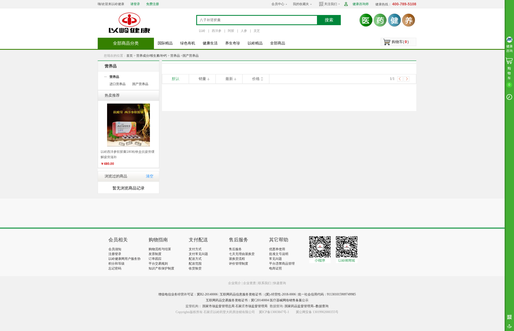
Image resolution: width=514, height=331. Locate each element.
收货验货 (195, 268)
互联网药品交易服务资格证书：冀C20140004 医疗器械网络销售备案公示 (257, 300)
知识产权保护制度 (161, 268)
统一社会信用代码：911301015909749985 (327, 294)
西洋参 (216, 31)
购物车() (400, 42)
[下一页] (406, 79)
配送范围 (195, 263)
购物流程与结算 (160, 249)
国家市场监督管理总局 (218, 306)
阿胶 (231, 31)
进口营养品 (117, 84)
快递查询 (279, 283)
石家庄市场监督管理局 (251, 306)
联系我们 (264, 283)
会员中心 (277, 4)
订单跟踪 (155, 259)
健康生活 (210, 43)
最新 (229, 79)
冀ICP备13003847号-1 (274, 312)
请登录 (135, 4)
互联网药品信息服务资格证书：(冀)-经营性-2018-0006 (258, 294)
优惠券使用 (277, 249)
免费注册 (152, 4)
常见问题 (275, 259)
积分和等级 (116, 263)
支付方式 (195, 249)
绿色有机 (187, 43)
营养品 (175, 56)
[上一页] (400, 79)
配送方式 (195, 259)
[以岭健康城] (130, 23)
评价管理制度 (238, 263)
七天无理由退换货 (242, 254)
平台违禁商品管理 (282, 263)
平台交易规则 (158, 263)
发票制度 (155, 254)
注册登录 (114, 254)
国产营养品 (191, 56)
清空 (149, 176)
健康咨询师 (361, 4)
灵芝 (257, 31)
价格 (256, 79)
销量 (202, 79)
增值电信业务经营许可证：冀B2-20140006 (188, 294)
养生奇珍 (232, 43)
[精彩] (137, 213)
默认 (175, 79)
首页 (129, 56)
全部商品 (277, 43)
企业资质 (249, 283)
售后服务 (235, 249)
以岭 (202, 31)
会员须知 (114, 249)
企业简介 (235, 283)
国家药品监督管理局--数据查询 (306, 306)
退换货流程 (237, 259)
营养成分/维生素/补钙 (151, 56)
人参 (244, 31)
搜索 (329, 20)
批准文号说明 (278, 254)
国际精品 (165, 43)
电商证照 (275, 268)
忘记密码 (114, 268)
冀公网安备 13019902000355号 (317, 312)
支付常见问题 (198, 254)
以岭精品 (255, 43)
